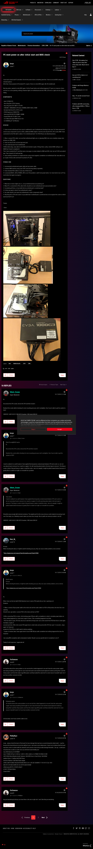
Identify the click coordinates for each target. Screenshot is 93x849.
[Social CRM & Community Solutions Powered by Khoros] (87, 845)
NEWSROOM (18, 828)
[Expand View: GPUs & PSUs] (43, 15)
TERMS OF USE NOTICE (48, 834)
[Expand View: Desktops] (52, 9)
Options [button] (88, 45)
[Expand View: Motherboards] (32, 15)
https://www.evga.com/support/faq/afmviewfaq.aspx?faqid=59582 (21, 553)
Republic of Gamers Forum (8, 45)
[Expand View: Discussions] (43, 9)
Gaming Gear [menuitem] (58, 15)
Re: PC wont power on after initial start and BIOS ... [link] (63, 45)
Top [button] (4, 844)
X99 (74, 79)
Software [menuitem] (28, 9)
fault (9, 368)
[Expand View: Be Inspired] (13, 9)
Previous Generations (34, 45)
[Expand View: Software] (32, 9)
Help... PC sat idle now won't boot (81, 96)
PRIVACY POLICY (59, 834)
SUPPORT (70, 2)
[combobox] (46, 34)
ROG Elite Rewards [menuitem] (16, 20)
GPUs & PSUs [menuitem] (38, 15)
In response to (18, 438)
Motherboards (22, 45)
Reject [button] (33, 429)
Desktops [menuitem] (48, 9)
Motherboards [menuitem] (26, 15)
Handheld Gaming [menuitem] (5, 15)
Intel (10, 363)
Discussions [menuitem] (38, 9)
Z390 (29, 363)
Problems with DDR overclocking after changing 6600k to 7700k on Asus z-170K (81, 106)
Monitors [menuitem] (48, 15)
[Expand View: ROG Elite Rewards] (22, 20)
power (12, 368)
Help (85, 15)
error (6, 368)
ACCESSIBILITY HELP (29, 828)
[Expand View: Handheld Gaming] (12, 15)
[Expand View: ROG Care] (23, 9)
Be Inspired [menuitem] (8, 9)
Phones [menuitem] (17, 15)
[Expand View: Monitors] (52, 15)
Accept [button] (59, 429)
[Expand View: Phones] (20, 15)
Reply (62, 375)
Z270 (74, 69)
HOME (12, 828)
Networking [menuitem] (4, 20)
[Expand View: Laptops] (60, 9)
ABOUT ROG (6, 828)
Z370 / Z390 (45, 45)
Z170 (74, 110)
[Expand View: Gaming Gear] (63, 15)
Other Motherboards (77, 90)
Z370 (24, 363)
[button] (5, 375)
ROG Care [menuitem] (18, 9)
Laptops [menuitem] (57, 9)
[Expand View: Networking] (8, 20)
